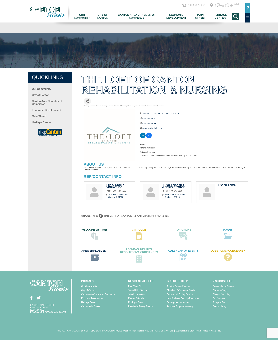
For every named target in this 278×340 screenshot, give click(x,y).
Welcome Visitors (94, 229)
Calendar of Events (183, 250)
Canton (88, 290)
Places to (220, 290)
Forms (228, 229)
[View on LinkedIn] (143, 137)
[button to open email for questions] (247, 8)
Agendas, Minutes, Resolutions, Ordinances (139, 251)
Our (89, 286)
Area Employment (94, 250)
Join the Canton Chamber (178, 286)
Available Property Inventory (180, 306)
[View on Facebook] (149, 137)
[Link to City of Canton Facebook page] (31, 298)
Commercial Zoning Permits (180, 294)
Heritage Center (220, 16)
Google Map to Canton (223, 286)
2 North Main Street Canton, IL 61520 (227, 5)
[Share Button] (87, 101)
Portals (87, 281)
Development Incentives (178, 302)
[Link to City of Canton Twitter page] (39, 298)
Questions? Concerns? (228, 250)
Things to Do (219, 302)
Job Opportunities (136, 294)
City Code (139, 229)
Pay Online (183, 229)
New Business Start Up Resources (183, 298)
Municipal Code (135, 302)
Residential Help (140, 281)
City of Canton (102, 16)
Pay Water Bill (135, 286)
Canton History (220, 306)
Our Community (82, 16)
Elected (136, 298)
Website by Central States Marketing (198, 331)
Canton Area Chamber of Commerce (136, 16)
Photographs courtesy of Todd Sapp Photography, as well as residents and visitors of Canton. (115, 331)
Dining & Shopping (221, 294)
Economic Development (176, 16)
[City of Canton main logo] (50, 12)
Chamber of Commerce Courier (181, 290)
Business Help (177, 281)
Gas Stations (219, 298)
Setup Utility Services (138, 290)
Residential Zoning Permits (140, 306)
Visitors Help (222, 281)
